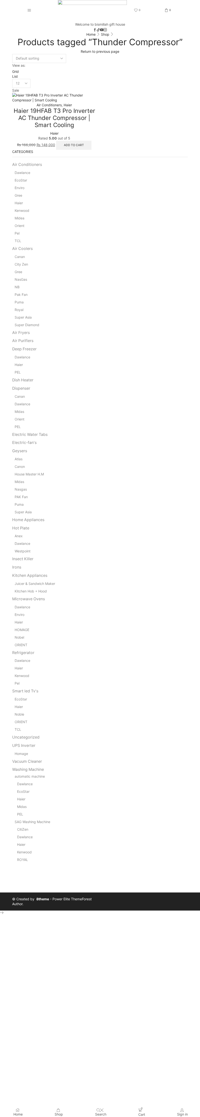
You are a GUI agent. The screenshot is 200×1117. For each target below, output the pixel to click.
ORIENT (21, 645)
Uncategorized (26, 737)
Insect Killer (22, 559)
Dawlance (22, 173)
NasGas (21, 279)
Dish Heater (22, 380)
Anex (19, 536)
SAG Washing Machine (32, 822)
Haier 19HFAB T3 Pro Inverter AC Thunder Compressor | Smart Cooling (54, 118)
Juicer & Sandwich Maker (35, 583)
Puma (19, 302)
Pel (17, 233)
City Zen (21, 264)
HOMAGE (22, 630)
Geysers (19, 451)
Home (91, 34)
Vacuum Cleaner (27, 761)
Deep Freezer (24, 349)
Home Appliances (28, 519)
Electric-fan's (24, 442)
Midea (19, 218)
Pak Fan (21, 294)
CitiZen (22, 829)
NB (17, 287)
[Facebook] (95, 30)
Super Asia (23, 317)
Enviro (19, 188)
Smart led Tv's (25, 691)
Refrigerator (23, 652)
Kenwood (22, 210)
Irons (16, 567)
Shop (105, 34)
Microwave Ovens (28, 599)
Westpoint (22, 551)
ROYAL (22, 860)
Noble (19, 714)
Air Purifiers (22, 340)
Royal (19, 310)
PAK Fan (21, 497)
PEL (18, 372)
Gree (18, 195)
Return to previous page (100, 51)
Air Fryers (21, 332)
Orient (19, 226)
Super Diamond (27, 325)
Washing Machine (28, 769)
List (15, 76)
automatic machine (30, 776)
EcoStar (21, 180)
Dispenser (21, 388)
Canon (20, 466)
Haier (68, 105)
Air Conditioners (49, 105)
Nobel (19, 637)
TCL (18, 241)
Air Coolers (22, 248)
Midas (19, 411)
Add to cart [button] (74, 145)
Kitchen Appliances (29, 575)
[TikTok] (98, 30)
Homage (21, 754)
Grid (15, 71)
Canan (20, 257)
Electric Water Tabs (30, 434)
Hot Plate (20, 528)
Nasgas (21, 489)
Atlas (18, 459)
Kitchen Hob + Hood (31, 591)
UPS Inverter (23, 745)
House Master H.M (29, 474)
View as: (18, 65)
